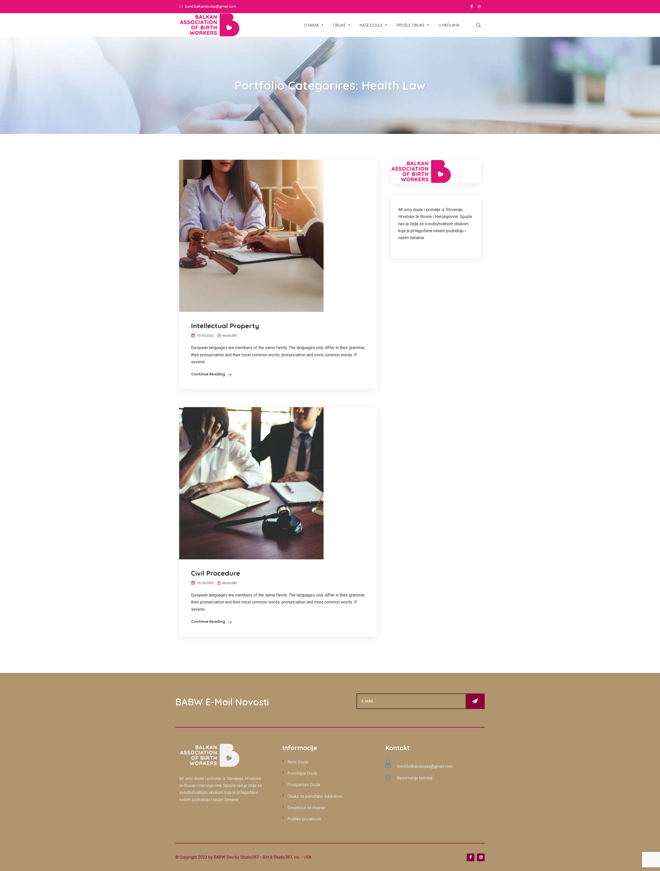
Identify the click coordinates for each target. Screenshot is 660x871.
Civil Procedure (215, 573)
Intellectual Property (225, 325)
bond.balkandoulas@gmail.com (210, 6)
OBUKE (339, 25)
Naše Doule (371, 25)
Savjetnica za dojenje (306, 807)
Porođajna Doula (302, 773)
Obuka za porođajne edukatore (314, 796)
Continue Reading (208, 374)
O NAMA (311, 25)
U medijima (449, 25)
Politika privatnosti (304, 819)
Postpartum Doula (303, 784)
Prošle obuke (411, 25)
